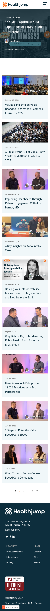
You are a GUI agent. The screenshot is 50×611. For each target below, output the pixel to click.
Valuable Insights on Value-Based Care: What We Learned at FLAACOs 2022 (25, 109)
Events (16, 50)
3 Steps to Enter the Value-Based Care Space (21, 432)
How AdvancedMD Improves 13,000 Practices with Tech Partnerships (22, 387)
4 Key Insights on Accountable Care (23, 248)
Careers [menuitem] (37, 551)
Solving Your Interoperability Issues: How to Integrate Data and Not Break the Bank (23, 293)
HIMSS (21, 50)
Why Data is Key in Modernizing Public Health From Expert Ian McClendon (24, 340)
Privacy (38, 603)
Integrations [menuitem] (12, 557)
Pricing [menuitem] (9, 562)
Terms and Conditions (15, 603)
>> (37, 490)
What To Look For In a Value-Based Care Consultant (22, 475)
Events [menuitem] (37, 562)
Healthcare (9, 50)
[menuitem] (11, 546)
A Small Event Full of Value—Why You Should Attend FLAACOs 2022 (25, 156)
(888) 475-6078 (12, 530)
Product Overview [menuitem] (14, 551)
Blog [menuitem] (36, 557)
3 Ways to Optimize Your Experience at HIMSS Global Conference (24, 27)
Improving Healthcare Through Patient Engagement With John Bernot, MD (23, 203)
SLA (30, 603)
